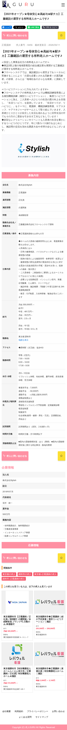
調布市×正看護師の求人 (14, 578)
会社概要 (6, 711)
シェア (8, 27)
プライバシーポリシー (37, 711)
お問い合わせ (58, 711)
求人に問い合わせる (17, 35)
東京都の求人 (9, 574)
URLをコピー (51, 27)
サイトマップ (41, 716)
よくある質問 (25, 716)
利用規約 (19, 711)
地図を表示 (23, 339)
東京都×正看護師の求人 (45, 574)
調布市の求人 (25, 574)
